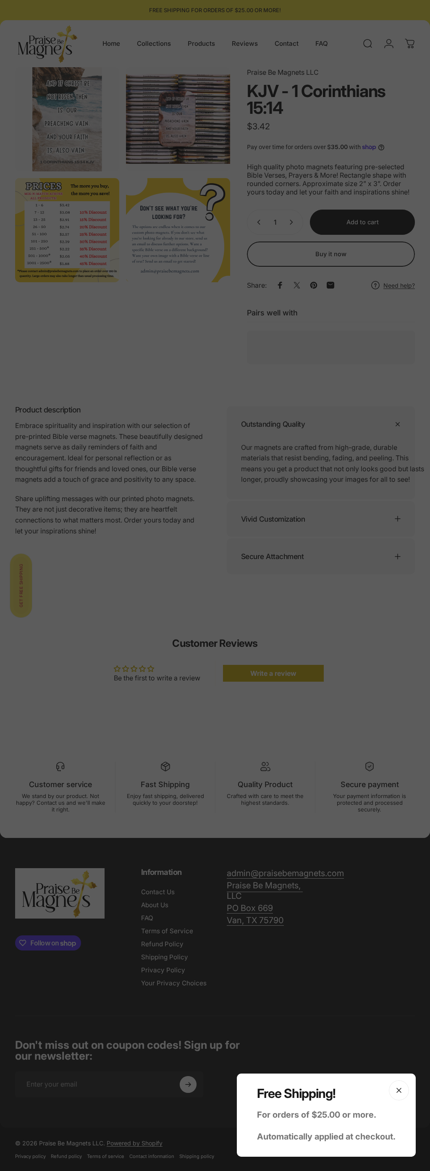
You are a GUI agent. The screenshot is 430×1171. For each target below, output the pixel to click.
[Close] (399, 1090)
